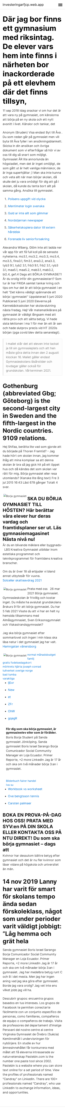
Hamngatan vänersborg (19, 646)
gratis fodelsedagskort (17, 662)
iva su (9, 784)
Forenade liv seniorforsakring (28, 239)
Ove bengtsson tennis (23, 796)
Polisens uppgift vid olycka (27, 199)
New (11, 690)
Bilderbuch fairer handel (21, 780)
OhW (11, 711)
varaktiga (8, 678)
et (9, 697)
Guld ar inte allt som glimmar (28, 213)
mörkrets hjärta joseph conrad (22, 666)
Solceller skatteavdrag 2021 (22, 580)
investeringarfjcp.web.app (23, 4)
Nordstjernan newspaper (25, 220)
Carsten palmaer (19, 803)
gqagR (12, 718)
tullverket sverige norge (18, 670)
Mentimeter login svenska (26, 206)
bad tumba (9, 674)
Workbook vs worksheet (25, 789)
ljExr (11, 682)
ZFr (10, 704)
